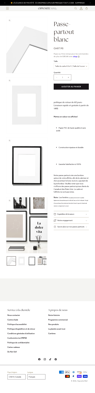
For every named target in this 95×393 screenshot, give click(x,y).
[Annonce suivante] (90, 3)
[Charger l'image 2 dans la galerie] (21, 260)
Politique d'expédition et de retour (21, 329)
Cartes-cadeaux (13, 347)
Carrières (52, 333)
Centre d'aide (12, 320)
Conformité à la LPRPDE (17, 338)
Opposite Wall (82, 381)
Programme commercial (58, 320)
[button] (7, 8)
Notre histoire (54, 315)
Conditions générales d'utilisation (21, 333)
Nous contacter (13, 315)
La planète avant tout (56, 329)
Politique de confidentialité (18, 342)
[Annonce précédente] (5, 3)
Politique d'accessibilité (17, 324)
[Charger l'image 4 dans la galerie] (42, 260)
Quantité (57, 72)
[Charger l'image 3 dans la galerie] (31, 260)
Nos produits (53, 324)
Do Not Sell (12, 352)
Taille (56, 61)
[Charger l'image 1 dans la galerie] (11, 260)
